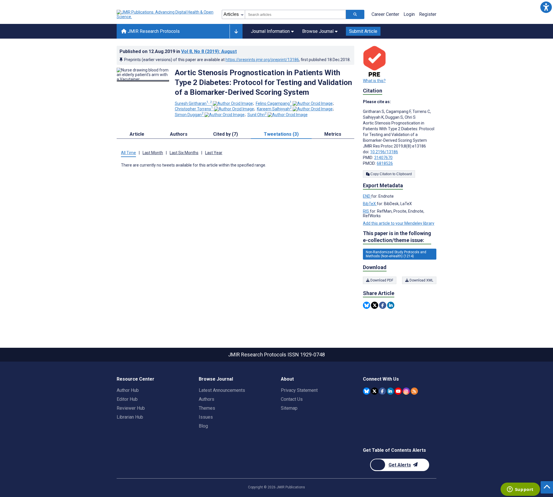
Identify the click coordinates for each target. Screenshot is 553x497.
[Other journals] (236, 31)
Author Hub (128, 390)
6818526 (385, 163)
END (367, 196)
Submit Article (363, 31)
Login (409, 14)
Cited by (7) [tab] (225, 134)
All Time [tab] (128, 152)
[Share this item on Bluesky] (366, 305)
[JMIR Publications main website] (166, 14)
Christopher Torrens (194, 109)
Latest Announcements (222, 390)
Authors (206, 399)
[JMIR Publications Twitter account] (374, 391)
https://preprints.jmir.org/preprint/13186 (262, 59)
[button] (545, 7)
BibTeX (370, 203)
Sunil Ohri (257, 114)
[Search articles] (355, 14)
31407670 (383, 157)
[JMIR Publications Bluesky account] (366, 391)
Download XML (421, 280)
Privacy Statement (299, 390)
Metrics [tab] (332, 134)
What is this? (374, 80)
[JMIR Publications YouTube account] (398, 391)
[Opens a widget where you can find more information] (520, 490)
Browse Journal (318, 31)
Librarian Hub (130, 417)
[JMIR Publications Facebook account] (382, 391)
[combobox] (295, 14)
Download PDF (381, 280)
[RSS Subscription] (414, 391)
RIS (366, 211)
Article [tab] (137, 134)
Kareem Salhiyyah (274, 109)
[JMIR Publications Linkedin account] (390, 391)
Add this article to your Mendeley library (398, 223)
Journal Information (270, 31)
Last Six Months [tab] (184, 152)
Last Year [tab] (213, 152)
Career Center (385, 14)
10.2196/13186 (384, 152)
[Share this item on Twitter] (374, 305)
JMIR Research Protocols (153, 31)
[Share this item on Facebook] (382, 305)
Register (427, 14)
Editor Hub (127, 399)
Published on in (178, 51)
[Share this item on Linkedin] (390, 305)
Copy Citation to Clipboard (391, 174)
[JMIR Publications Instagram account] (406, 391)
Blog (203, 426)
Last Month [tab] (153, 152)
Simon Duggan (189, 114)
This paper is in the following (397, 236)
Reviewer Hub (131, 408)
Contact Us (292, 399)
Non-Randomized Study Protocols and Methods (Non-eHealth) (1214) (396, 254)
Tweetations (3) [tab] (281, 134)
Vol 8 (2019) (209, 51)
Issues (206, 417)
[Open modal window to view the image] (143, 81)
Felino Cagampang (274, 103)
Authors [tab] (179, 134)
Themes (207, 408)
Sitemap (289, 408)
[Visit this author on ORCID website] (233, 103)
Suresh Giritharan (193, 103)
